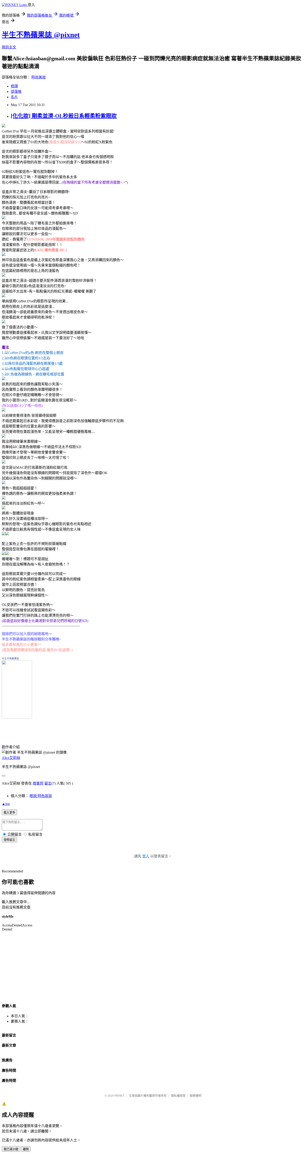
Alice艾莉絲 (11, 758)
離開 (26, 1149)
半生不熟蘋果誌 (10, 658)
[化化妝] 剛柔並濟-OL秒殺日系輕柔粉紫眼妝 (64, 116)
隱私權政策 (178, 1095)
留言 (48, 783)
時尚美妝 (38, 77)
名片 (14, 97)
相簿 (14, 86)
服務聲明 (195, 1095)
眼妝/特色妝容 (41, 796)
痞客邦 (38, 783)
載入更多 (9, 812)
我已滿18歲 (11, 1149)
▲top (6, 804)
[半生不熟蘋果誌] (17, 717)
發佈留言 (9, 839)
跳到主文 (9, 47)
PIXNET (119, 1095)
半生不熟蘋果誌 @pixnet (41, 35)
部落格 (16, 91)
